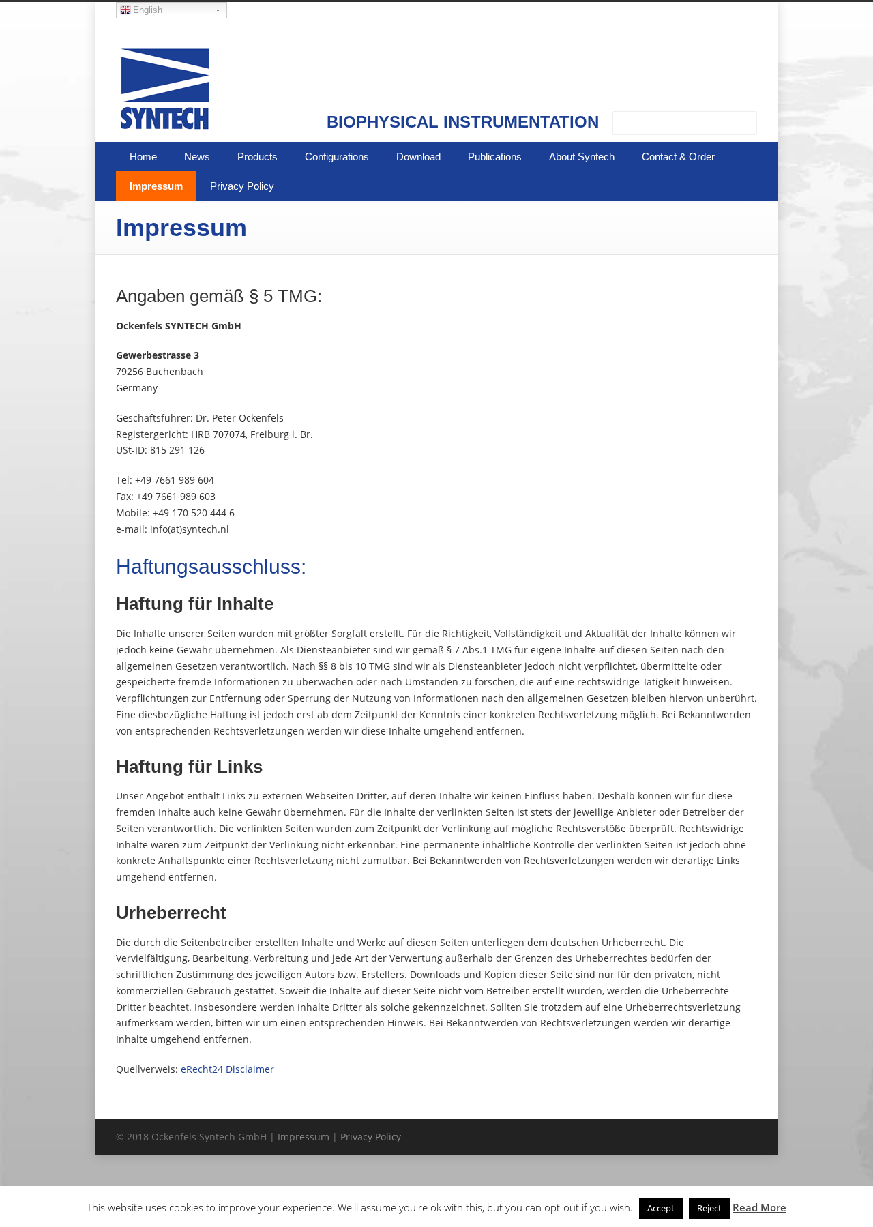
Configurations (337, 156)
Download (418, 156)
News (197, 156)
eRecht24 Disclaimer (227, 1069)
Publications (495, 156)
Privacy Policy (242, 186)
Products (257, 156)
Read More (759, 1207)
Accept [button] (661, 1208)
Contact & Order (678, 156)
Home (143, 156)
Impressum (156, 186)
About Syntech (582, 156)
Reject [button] (709, 1208)
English (147, 10)
